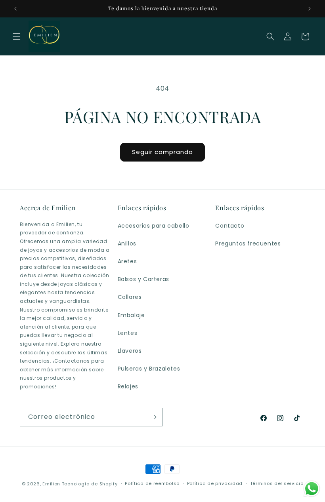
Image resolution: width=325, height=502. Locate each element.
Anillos (127, 243)
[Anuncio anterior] (15, 8)
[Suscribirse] (153, 417)
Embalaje (131, 315)
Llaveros (130, 351)
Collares (130, 297)
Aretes (127, 261)
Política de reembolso (152, 483)
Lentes (128, 333)
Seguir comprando (162, 152)
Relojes (128, 386)
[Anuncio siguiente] (309, 8)
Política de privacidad (215, 483)
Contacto (229, 226)
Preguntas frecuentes (248, 243)
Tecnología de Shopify (90, 484)
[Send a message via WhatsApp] (311, 488)
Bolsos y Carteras (143, 279)
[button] (16, 36)
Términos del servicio (277, 483)
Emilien (51, 484)
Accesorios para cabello (153, 226)
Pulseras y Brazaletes (149, 369)
